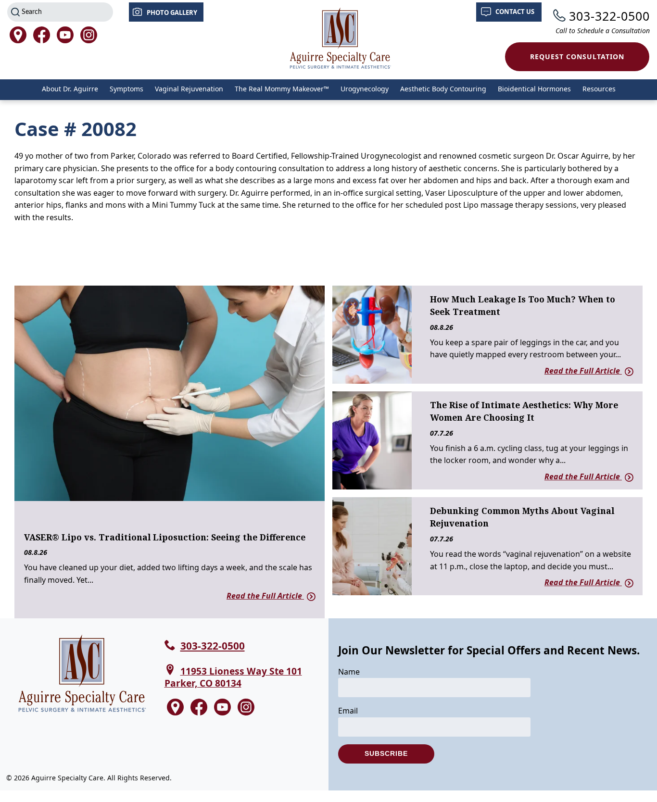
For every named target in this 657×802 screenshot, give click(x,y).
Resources (599, 88)
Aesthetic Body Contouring (443, 88)
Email (348, 710)
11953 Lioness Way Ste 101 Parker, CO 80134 (233, 676)
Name (349, 671)
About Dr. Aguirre (70, 88)
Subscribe (386, 753)
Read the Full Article (265, 595)
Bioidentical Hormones (534, 88)
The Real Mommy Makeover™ (282, 88)
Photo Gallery (172, 12)
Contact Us (514, 11)
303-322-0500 (609, 16)
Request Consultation (577, 56)
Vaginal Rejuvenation (189, 88)
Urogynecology (365, 88)
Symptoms (126, 88)
